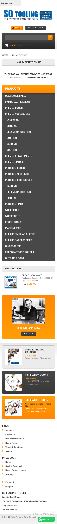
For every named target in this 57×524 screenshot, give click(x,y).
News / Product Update (15, 470)
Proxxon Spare (14, 204)
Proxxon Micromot (17, 174)
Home (5, 55)
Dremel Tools (14, 108)
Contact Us (10, 435)
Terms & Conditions (14, 447)
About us (9, 430)
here (18, 77)
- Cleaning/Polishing (18, 132)
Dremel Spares (14, 162)
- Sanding (11, 144)
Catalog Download (13, 466)
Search (8, 451)
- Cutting (11, 138)
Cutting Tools (14, 258)
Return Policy (11, 443)
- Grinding (11, 126)
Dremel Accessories (17, 114)
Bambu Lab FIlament (17, 102)
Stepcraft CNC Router (19, 252)
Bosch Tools (13, 222)
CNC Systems (13, 246)
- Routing (11, 150)
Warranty (9, 474)
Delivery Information (14, 439)
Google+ (9, 486)
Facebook (9, 482)
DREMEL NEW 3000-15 (32, 275)
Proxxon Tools (15, 168)
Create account (36, 28)
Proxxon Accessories (18, 180)
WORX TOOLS (12, 216)
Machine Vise (13, 228)
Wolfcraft (12, 210)
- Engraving (12, 120)
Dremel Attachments (18, 156)
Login (18, 28)
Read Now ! (28, 333)
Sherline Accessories (18, 240)
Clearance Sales (15, 96)
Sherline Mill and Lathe (20, 234)
